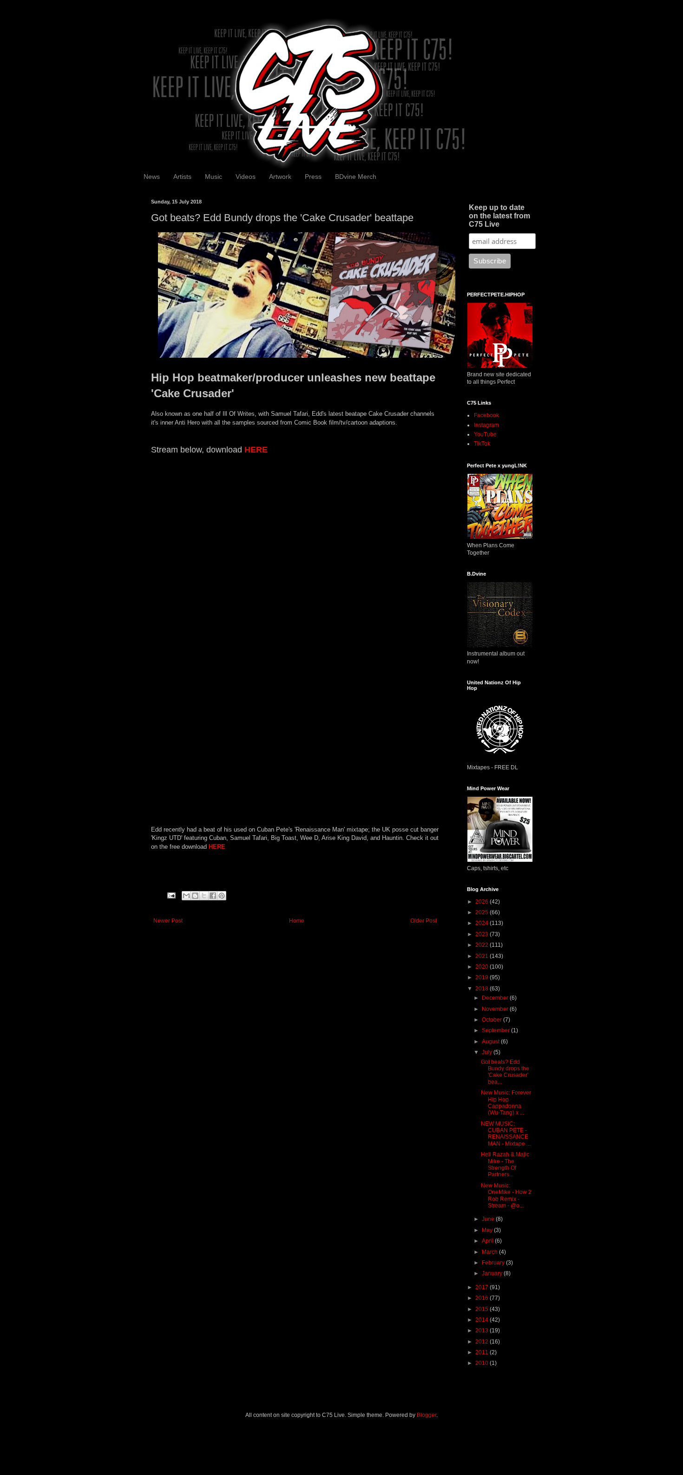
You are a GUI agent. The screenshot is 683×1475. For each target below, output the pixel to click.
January (493, 1273)
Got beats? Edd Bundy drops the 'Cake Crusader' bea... (505, 1072)
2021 (482, 956)
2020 (482, 967)
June (489, 1219)
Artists (182, 176)
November (496, 1009)
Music (213, 176)
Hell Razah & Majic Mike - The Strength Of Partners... (505, 1164)
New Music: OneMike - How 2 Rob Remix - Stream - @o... (506, 1195)
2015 (482, 1309)
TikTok (482, 443)
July (487, 1052)
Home (296, 921)
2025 (482, 912)
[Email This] (186, 895)
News (152, 176)
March (490, 1252)
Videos (246, 176)
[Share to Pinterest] (221, 895)
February (494, 1262)
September (496, 1030)
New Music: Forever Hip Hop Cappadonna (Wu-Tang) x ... (506, 1102)
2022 (482, 945)
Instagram (486, 425)
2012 (482, 1341)
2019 (482, 977)
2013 (482, 1330)
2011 (482, 1352)
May (488, 1230)
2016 (482, 1298)
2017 (482, 1287)
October (492, 1019)
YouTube (485, 434)
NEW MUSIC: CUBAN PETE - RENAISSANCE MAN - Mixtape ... (506, 1134)
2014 (482, 1320)
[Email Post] (171, 895)
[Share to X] (204, 895)
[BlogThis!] (195, 895)
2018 (482, 988)
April (488, 1241)
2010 (482, 1363)
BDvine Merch (355, 176)
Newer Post (168, 921)
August (491, 1041)
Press (313, 176)
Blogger (426, 1415)
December (496, 998)
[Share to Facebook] (212, 895)
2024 (482, 923)
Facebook (486, 415)
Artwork (280, 176)
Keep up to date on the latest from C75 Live (499, 215)
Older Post (423, 921)
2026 (482, 901)
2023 (482, 934)
